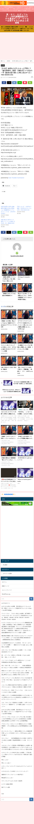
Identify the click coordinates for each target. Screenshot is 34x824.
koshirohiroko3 (17, 256)
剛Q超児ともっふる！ (8, 777)
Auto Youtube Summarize (16, 177)
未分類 (2, 65)
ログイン (4, 582)
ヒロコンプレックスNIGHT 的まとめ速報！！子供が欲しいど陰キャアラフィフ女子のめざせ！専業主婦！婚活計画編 (17, 754)
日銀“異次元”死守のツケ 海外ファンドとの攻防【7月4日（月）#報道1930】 (8, 221)
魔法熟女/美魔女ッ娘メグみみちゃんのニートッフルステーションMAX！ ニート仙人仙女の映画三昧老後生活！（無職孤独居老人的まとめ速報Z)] (17, 637)
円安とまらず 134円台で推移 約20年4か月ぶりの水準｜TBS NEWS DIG (24, 208)
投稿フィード (5, 586)
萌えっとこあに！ (6, 762)
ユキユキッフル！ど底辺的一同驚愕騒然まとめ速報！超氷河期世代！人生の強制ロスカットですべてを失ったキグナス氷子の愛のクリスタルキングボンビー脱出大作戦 (17, 747)
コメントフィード (7, 590)
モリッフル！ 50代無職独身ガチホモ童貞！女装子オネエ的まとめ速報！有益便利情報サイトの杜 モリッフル (17, 740)
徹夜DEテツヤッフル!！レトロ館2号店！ (13, 774)
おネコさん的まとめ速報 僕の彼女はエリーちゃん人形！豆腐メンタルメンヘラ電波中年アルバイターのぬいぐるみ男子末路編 (17, 608)
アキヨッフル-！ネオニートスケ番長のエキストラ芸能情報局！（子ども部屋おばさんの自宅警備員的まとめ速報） (17, 725)
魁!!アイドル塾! (6, 787)
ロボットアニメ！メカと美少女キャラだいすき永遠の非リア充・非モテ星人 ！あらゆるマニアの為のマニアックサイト (17, 679)
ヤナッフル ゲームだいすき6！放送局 (12, 780)
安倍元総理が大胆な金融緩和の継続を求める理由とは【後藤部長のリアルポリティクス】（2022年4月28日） (8, 210)
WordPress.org (6, 594)
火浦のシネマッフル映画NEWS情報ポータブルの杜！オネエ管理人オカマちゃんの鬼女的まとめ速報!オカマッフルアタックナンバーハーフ (17, 697)
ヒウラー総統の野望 (7, 784)
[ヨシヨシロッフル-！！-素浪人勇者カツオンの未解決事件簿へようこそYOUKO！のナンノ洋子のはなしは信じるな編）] (17, 733)
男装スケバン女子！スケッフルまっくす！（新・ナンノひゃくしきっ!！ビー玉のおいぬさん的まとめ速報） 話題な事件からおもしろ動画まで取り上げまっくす (17, 672)
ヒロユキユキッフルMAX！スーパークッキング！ (15, 771)
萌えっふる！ (5, 759)
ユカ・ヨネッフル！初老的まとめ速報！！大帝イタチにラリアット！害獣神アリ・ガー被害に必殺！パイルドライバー (17, 704)
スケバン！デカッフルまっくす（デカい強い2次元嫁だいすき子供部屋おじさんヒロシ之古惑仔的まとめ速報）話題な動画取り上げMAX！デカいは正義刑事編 (17, 718)
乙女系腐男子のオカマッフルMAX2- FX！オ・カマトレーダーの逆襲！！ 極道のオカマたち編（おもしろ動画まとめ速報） (17, 644)
